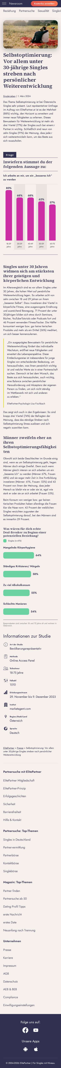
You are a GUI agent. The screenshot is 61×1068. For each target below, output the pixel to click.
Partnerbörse (11, 855)
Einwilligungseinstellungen (18, 1005)
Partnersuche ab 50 (15, 899)
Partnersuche (26, 11)
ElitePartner (8, 748)
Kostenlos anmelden (44, 3)
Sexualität (43, 11)
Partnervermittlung (14, 847)
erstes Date (9, 922)
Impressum (9, 966)
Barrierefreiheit (12, 812)
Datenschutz (10, 981)
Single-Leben (9, 96)
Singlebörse (10, 871)
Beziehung (9, 11)
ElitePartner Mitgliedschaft (18, 780)
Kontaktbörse (11, 863)
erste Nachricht (12, 914)
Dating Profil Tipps (14, 906)
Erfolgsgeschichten (14, 796)
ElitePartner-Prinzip (14, 788)
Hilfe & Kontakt (12, 820)
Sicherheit (9, 804)
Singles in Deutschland (16, 840)
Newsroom (15, 3)
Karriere (8, 958)
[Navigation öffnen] (3, 3)
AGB (6, 974)
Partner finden (11, 891)
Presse (20, 748)
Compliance (10, 997)
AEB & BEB (10, 989)
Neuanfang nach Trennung (19, 930)
